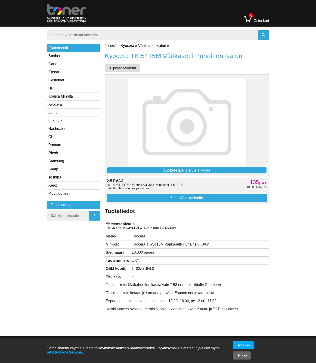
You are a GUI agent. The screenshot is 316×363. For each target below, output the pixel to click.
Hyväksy (243, 345)
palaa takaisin (124, 68)
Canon (53, 64)
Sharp (53, 169)
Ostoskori (259, 19)
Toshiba (54, 177)
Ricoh (53, 153)
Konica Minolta (60, 96)
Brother (54, 56)
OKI (51, 137)
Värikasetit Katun (152, 46)
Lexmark (55, 121)
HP (51, 88)
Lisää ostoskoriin (187, 198)
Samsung (56, 161)
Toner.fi (111, 46)
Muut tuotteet (58, 193)
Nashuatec (57, 129)
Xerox (53, 185)
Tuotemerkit (58, 48)
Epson (53, 72)
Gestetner (56, 80)
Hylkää (241, 355)
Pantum (54, 145)
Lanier (53, 112)
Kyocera (55, 104)
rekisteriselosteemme (64, 352)
